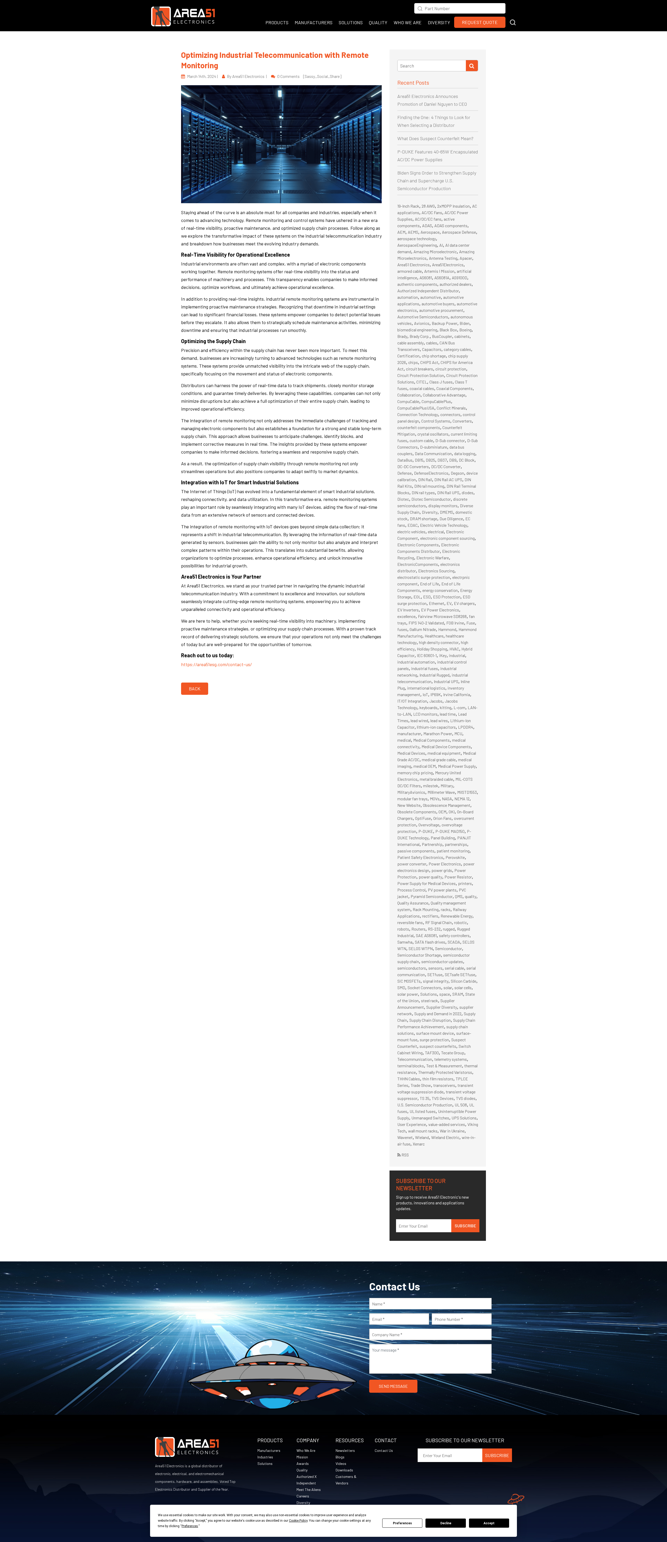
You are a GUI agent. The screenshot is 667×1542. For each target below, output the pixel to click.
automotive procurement (441, 310)
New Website (409, 805)
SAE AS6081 (426, 935)
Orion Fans (442, 818)
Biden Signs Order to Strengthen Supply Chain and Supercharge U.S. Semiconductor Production (436, 180)
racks (445, 909)
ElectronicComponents (417, 564)
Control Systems (435, 420)
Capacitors (431, 349)
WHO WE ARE (408, 22)
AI (441, 245)
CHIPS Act (429, 362)
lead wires (439, 720)
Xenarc (419, 1143)
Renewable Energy (456, 915)
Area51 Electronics (413, 264)
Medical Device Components (446, 746)
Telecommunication (414, 1059)
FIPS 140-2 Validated (426, 622)
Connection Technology (417, 414)
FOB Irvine (455, 622)
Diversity (429, 512)
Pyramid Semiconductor (432, 896)
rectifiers (430, 915)
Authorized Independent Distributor (428, 290)
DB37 (442, 459)
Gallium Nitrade (423, 629)
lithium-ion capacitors (436, 726)
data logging (464, 453)
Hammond (447, 629)
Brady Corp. (420, 336)
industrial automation (416, 661)
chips (413, 362)
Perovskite (455, 857)
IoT (425, 694)
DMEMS (446, 512)
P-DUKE (425, 831)
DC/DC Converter (446, 466)
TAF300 (432, 1052)
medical (404, 740)
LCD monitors (425, 713)
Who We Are (306, 1450)
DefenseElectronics (431, 472)
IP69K (435, 694)
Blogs (340, 1457)
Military (447, 785)
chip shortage (434, 355)
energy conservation (440, 590)
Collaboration (409, 394)
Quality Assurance (412, 902)
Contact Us (384, 1450)
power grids (441, 870)
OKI (452, 811)
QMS (458, 896)
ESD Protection (446, 596)
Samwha (404, 941)
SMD (401, 987)
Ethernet (436, 603)
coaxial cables (422, 388)
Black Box (448, 329)
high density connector (439, 642)
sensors (435, 967)
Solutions (428, 994)
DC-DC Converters (413, 466)
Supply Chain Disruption (430, 1020)
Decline (445, 1523)
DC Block (466, 459)
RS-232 (434, 928)
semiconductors (411, 967)
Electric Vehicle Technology (443, 525)
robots (403, 928)
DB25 (430, 459)
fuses (402, 629)
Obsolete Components (416, 811)
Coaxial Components (454, 388)
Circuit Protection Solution (420, 375)
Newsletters (345, 1450)
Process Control (411, 889)
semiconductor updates (442, 961)
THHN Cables (408, 1078)
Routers (418, 928)
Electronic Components (418, 544)
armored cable (409, 271)
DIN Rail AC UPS (448, 479)
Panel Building (443, 837)
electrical (436, 531)
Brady (402, 336)
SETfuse (434, 974)
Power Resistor (458, 876)
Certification (408, 355)
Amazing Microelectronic (435, 251)
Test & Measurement (444, 1065)
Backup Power (444, 323)
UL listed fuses (423, 1111)
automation (407, 297)
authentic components (417, 284)
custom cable (421, 440)
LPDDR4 (465, 726)
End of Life (429, 583)
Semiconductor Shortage (419, 954)
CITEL (421, 381)
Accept (489, 1523)
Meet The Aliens (309, 1489)
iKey (443, 655)
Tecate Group (452, 1052)
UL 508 (461, 1104)
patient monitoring (453, 850)
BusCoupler (442, 336)
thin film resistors (437, 1078)
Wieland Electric (445, 1137)
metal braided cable (436, 779)
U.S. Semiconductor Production (424, 1104)
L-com (459, 707)
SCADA (454, 941)
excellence (406, 616)
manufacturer (409, 733)
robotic (460, 922)
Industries (265, 1457)
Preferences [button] (190, 1526)
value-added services (446, 1124)
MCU (458, 733)
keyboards (428, 707)
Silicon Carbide (463, 981)
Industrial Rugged (434, 674)
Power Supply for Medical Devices (426, 883)
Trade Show (421, 1085)
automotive (430, 297)
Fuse (470, 622)
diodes (467, 492)
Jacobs (435, 700)
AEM (401, 232)
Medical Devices (411, 753)
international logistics (426, 687)
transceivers (444, 1085)
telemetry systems (450, 1059)
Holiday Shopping (432, 648)
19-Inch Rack (408, 205)
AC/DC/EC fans (428, 218)
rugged (449, 928)
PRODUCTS (276, 22)
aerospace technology (416, 238)
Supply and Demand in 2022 (437, 1013)
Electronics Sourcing (436, 570)
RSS (405, 1154)
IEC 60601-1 (427, 655)
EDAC (412, 525)
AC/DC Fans (432, 212)
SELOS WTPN (421, 948)
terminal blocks (410, 1065)
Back (194, 688)
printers (465, 883)
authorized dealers (456, 284)
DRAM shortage (423, 518)
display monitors (443, 505)
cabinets (462, 336)
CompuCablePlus (436, 401)
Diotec (403, 499)
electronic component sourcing (447, 538)
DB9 (452, 459)
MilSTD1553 (467, 792)
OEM (442, 811)
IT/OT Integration (412, 700)
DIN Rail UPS (448, 492)
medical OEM (424, 766)
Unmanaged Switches (430, 1117)
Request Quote (480, 22)
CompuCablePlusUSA (415, 407)
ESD (427, 596)
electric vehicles (411, 531)
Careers (303, 1496)
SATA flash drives (430, 941)
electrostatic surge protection (423, 577)
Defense (404, 472)
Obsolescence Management (446, 805)
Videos (341, 1463)
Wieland (422, 1137)
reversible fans (410, 922)
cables (431, 342)
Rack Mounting (426, 909)
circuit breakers (419, 368)
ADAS (427, 225)
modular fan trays (412, 798)
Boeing (465, 329)
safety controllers (454, 935)
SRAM (457, 994)
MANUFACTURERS (313, 22)
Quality (302, 1470)
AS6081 (425, 277)
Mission (302, 1457)
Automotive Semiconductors (422, 316)
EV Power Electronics (440, 609)
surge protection (434, 1039)
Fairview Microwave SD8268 (442, 616)
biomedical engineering (417, 329)
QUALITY (378, 22)
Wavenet (405, 1137)
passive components (415, 850)
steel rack (429, 1000)
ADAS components (450, 225)
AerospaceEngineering (417, 245)
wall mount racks (422, 1130)
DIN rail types (423, 492)
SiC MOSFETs (409, 981)
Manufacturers (268, 1450)
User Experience (411, 1124)
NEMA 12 (462, 798)
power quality (430, 876)
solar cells (463, 987)
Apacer (466, 258)
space (444, 994)
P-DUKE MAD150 (450, 831)
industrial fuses (424, 668)
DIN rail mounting (429, 486)
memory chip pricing (415, 772)
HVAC (454, 648)
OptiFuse (423, 818)
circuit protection (450, 368)
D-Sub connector (450, 440)
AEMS (413, 232)
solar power (407, 994)
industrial (457, 655)
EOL (417, 596)
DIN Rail (425, 479)
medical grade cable (439, 759)
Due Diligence (451, 518)
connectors (450, 414)
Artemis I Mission (439, 271)
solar (447, 987)
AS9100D (459, 277)
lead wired (419, 720)
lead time (448, 713)
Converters (462, 420)
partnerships (456, 844)
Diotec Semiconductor (431, 499)
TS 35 (424, 1098)
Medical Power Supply (457, 766)
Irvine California (456, 694)
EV (449, 603)
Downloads (344, 1470)
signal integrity (435, 981)
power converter (411, 863)
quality (470, 896)
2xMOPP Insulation (453, 205)
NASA (447, 798)
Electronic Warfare (432, 557)
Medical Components (431, 740)
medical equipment (444, 753)
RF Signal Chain (438, 922)
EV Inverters (408, 609)
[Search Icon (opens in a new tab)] (420, 8)
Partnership (432, 844)
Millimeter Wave (441, 792)
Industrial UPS (446, 681)
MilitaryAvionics (411, 792)
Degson (457, 472)
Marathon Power (437, 733)
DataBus (404, 459)
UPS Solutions (464, 1117)
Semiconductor (448, 948)
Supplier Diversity (441, 1007)
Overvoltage (428, 824)
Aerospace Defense (459, 232)
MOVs (435, 798)
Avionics (421, 323)
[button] (513, 22)
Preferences (402, 1523)
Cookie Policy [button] (298, 1520)
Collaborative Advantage (444, 394)
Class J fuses (441, 381)
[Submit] (472, 65)
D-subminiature (433, 446)
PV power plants (442, 889)
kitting (445, 707)
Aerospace (430, 232)
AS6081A (441, 277)
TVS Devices (443, 1098)
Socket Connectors (424, 987)
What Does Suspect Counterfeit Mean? (435, 138)
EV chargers (464, 603)
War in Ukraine (452, 1130)
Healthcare (434, 635)
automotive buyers (438, 303)
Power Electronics (445, 863)
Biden (465, 323)
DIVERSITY (439, 22)
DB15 (419, 459)
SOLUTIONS (351, 22)
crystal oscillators (432, 433)
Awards (303, 1463)
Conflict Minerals (451, 407)
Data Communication (433, 453)
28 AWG (428, 205)
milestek (430, 785)
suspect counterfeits (437, 1046)
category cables (457, 349)
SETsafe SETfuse (460, 974)
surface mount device (435, 1033)
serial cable (454, 967)
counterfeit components (418, 427)
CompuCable (408, 401)
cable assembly (410, 342)
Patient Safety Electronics (420, 857)
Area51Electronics (448, 264)
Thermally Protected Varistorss (445, 1072)
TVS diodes (465, 1098)
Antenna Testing (443, 258)
